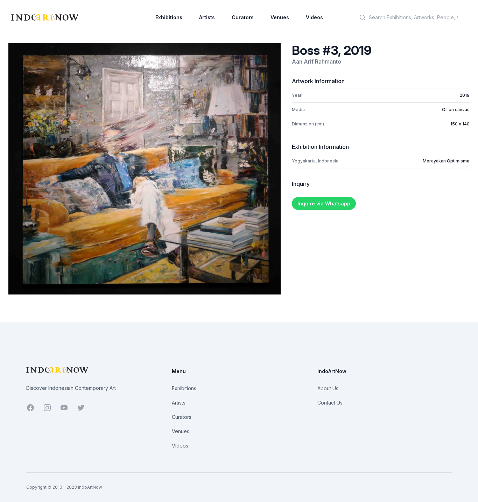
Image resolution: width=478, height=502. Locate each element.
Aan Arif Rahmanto (316, 61)
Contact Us (330, 403)
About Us (327, 388)
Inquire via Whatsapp (323, 203)
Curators (243, 17)
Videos (314, 17)
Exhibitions (168, 17)
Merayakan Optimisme (446, 160)
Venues (279, 17)
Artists (207, 17)
